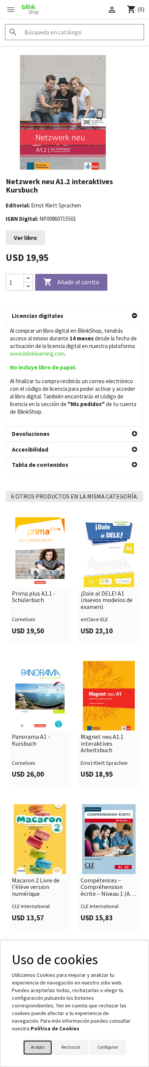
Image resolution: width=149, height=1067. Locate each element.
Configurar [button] (107, 1047)
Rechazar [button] (71, 1047)
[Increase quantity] (28, 278)
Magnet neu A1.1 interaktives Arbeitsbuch (102, 743)
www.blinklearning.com (37, 353)
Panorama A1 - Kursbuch (31, 740)
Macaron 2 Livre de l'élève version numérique (36, 887)
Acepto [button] (37, 1047)
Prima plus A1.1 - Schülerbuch (33, 597)
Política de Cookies (55, 1028)
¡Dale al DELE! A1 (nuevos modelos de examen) (107, 600)
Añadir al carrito (71, 282)
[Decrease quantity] (28, 286)
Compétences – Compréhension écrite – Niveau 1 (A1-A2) (108, 887)
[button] (74, 315)
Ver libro (25, 237)
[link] (40, 579)
